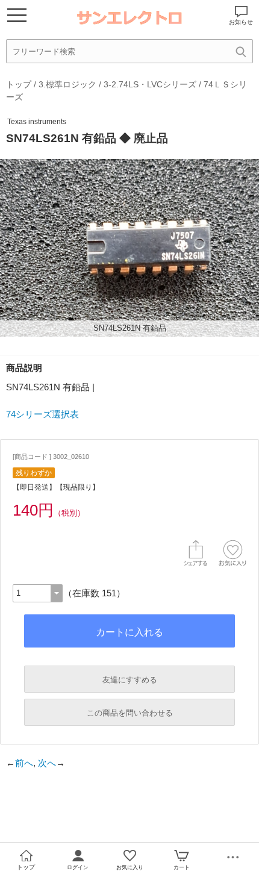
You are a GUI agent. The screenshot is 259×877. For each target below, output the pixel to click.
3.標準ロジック (67, 84)
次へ (47, 763)
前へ (24, 763)
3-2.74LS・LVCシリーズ (150, 84)
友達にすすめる (129, 679)
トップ (18, 84)
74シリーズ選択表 (42, 414)
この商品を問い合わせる (130, 712)
